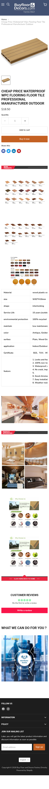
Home (4, 19)
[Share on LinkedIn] (14, 151)
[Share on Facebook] (3, 151)
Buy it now (24, 139)
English (23, 760)
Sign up (39, 747)
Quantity (5, 115)
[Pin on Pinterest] (19, 151)
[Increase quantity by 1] (25, 120)
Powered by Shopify (24, 770)
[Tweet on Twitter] (9, 151)
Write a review (24, 610)
